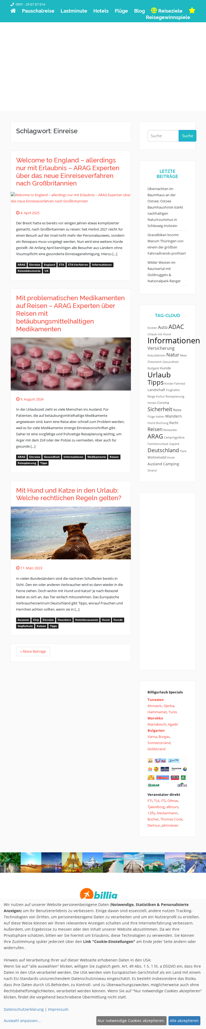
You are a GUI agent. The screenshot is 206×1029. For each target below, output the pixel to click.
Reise (177, 410)
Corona (163, 402)
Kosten (152, 328)
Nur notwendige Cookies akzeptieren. (131, 1020)
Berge (151, 396)
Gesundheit (52, 457)
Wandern (173, 416)
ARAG (21, 264)
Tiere (183, 451)
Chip (36, 620)
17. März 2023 (31, 568)
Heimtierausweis (86, 620)
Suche (187, 135)
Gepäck (174, 444)
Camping (171, 463)
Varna (152, 736)
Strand (152, 470)
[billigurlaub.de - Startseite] (13, 11)
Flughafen (173, 390)
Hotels (152, 403)
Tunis (172, 711)
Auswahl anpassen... (22, 1020)
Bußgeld (153, 368)
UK (47, 271)
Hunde (118, 620)
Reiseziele (170, 430)
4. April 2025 (29, 212)
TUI (156, 800)
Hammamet (157, 711)
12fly (151, 813)
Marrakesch (157, 724)
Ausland (155, 463)
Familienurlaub (158, 444)
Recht (173, 423)
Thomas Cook (171, 819)
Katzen (41, 626)
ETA (61, 264)
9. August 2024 (31, 399)
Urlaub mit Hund (159, 334)
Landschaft (156, 390)
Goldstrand (156, 748)
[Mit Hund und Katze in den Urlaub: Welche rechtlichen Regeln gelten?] (71, 532)
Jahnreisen (170, 825)
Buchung (162, 423)
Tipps (43, 463)
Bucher (153, 819)
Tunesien (156, 699)
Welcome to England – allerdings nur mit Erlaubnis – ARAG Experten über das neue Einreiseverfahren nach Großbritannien (67, 171)
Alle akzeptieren (184, 1020)
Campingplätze (174, 437)
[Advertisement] (103, 73)
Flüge (151, 416)
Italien (160, 416)
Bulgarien (156, 730)
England (49, 264)
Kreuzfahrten (156, 355)
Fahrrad (179, 383)
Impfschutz (25, 626)
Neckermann (167, 813)
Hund (105, 620)
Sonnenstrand (159, 742)
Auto (163, 327)
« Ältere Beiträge (33, 651)
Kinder (169, 383)
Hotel (171, 457)
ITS (163, 800)
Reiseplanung (27, 463)
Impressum (58, 1009)
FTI (150, 800)
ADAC (176, 326)
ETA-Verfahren (78, 264)
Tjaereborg (156, 806)
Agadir (173, 724)
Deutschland (163, 450)
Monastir (155, 705)
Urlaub (159, 375)
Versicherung (161, 348)
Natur (172, 354)
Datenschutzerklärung (24, 1009)
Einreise (34, 264)
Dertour (154, 825)
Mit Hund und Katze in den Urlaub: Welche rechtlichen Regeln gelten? (69, 494)
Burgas (164, 736)
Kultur (160, 396)
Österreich (155, 362)
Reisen (114, 457)
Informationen (102, 264)
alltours (172, 806)
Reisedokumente (29, 271)
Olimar (172, 800)
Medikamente (96, 457)
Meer (183, 355)
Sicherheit (160, 409)
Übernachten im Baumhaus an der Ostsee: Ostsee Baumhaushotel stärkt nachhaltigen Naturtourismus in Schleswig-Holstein (165, 207)
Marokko (155, 718)
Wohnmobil (157, 457)
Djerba (169, 705)
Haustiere (64, 620)
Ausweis (23, 620)
